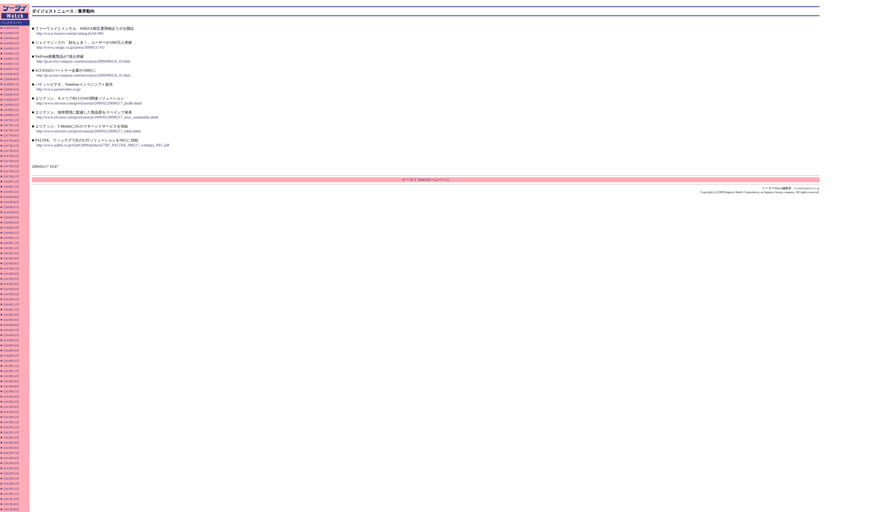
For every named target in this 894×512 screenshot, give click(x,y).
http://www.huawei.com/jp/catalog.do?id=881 (70, 33)
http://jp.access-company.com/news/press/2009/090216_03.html (83, 61)
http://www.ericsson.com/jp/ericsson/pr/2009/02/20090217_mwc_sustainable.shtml (97, 117)
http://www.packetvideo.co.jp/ (59, 89)
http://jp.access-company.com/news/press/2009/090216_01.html (83, 75)
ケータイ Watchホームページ (426, 180)
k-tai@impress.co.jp (807, 188)
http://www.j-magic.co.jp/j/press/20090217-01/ (71, 47)
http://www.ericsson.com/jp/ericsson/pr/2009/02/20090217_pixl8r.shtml (89, 103)
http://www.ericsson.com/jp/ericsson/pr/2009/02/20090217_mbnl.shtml (89, 131)
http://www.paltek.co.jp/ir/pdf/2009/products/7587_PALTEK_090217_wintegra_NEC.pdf (103, 145)
